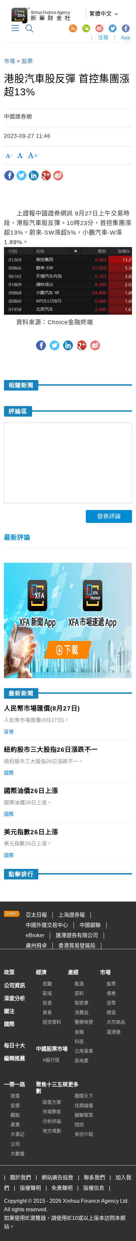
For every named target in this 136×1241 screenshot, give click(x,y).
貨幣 (111, 1002)
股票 (27, 61)
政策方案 (52, 1102)
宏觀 (47, 983)
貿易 (47, 1012)
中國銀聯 (90, 925)
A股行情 (51, 1060)
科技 (79, 1041)
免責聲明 (62, 1188)
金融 (79, 1031)
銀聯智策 (84, 1115)
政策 (9, 972)
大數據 (17, 1153)
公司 (15, 1144)
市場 (9, 61)
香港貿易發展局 (76, 945)
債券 (111, 993)
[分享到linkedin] (34, 175)
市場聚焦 (52, 1111)
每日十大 (14, 1045)
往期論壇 (84, 1105)
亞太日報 (36, 915)
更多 (73, 1084)
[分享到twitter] (21, 175)
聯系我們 (94, 1177)
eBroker (35, 935)
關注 (9, 1011)
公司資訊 (14, 985)
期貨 (111, 1012)
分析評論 (52, 1121)
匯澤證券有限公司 (77, 935)
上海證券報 (71, 915)
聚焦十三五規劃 (52, 1088)
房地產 (81, 1060)
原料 (79, 993)
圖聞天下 (84, 1095)
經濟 (41, 972)
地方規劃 (52, 1130)
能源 (79, 983)
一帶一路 (14, 1084)
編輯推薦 (14, 1058)
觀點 (15, 1115)
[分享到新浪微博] (58, 175)
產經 (73, 972)
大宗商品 (116, 1022)
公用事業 (84, 1051)
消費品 (81, 1012)
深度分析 (14, 998)
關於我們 (20, 1177)
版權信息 (93, 1188)
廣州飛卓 (36, 945)
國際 (9, 1024)
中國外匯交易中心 (47, 925)
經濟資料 (52, 1022)
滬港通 (113, 1031)
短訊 (79, 1124)
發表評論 (109, 516)
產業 (15, 1124)
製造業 (81, 1002)
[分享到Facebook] (9, 175)
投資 (47, 1002)
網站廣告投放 (57, 1177)
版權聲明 (30, 1188)
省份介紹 (84, 1134)
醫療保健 (84, 1022)
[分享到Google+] (46, 175)
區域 (47, 993)
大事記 (17, 1134)
